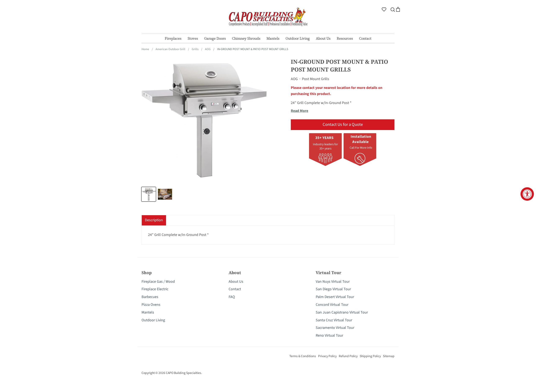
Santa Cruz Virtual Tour (334, 320)
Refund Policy (348, 356)
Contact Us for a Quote (343, 124)
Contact (365, 38)
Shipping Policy (370, 356)
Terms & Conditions (302, 356)
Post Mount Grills (315, 79)
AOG (294, 79)
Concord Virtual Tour (332, 304)
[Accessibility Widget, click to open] (527, 194)
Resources (345, 38)
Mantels (273, 38)
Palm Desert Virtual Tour (335, 296)
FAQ (232, 296)
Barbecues (150, 296)
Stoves (193, 38)
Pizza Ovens (151, 304)
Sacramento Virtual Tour (335, 327)
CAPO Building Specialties (183, 373)
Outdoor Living (298, 38)
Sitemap (388, 356)
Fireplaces (173, 38)
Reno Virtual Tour (329, 335)
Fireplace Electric (155, 289)
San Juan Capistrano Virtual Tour (342, 312)
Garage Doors (215, 38)
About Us (323, 38)
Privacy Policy (327, 356)
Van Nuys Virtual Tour (333, 281)
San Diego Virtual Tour (333, 289)
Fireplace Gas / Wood (158, 281)
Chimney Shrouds (246, 38)
